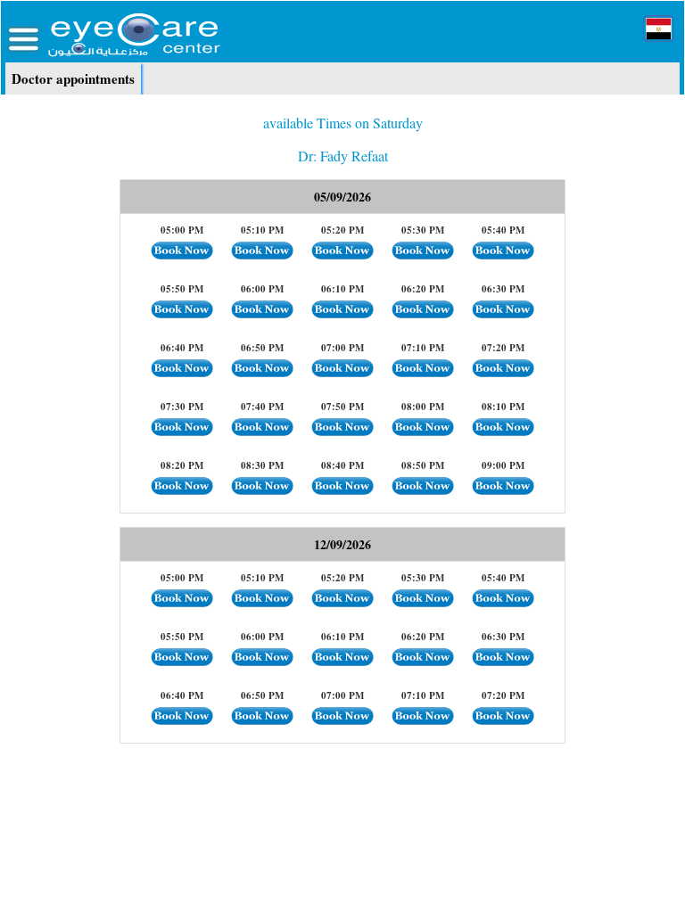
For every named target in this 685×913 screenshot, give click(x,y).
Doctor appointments (73, 78)
